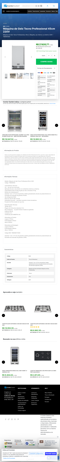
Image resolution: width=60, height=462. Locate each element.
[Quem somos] (9, 387)
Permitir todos (51, 453)
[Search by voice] (36, 6)
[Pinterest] (18, 419)
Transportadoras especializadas (22, 403)
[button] (54, 6)
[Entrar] (47, 6)
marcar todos (52, 103)
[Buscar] (41, 5)
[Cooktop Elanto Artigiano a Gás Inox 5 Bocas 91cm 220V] (16, 308)
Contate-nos (48, 399)
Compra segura (22, 410)
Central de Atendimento (34, 393)
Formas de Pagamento (34, 403)
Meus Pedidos (48, 392)
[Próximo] (31, 57)
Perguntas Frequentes (34, 397)
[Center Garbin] (12, 5)
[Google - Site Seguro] (8, 446)
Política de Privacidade (9, 458)
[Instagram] (11, 419)
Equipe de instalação (23, 400)
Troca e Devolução (49, 395)
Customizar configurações (36, 453)
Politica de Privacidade (21, 407)
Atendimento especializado (21, 397)
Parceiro (47, 401)
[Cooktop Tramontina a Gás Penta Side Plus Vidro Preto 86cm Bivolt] (44, 355)
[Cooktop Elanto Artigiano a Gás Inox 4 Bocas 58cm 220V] (44, 308)
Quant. (43, 55)
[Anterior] (5, 57)
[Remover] (48, 55)
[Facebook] (5, 419)
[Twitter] (8, 419)
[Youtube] (15, 419)
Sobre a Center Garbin (22, 393)
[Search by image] (38, 6)
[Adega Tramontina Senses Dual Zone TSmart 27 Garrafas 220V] (16, 355)
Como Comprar (35, 400)
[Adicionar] (54, 55)
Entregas (47, 397)
